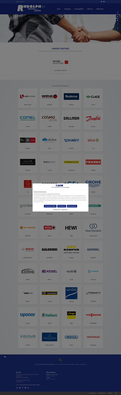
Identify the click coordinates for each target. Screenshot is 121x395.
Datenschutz (56, 209)
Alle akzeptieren (72, 206)
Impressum (64, 209)
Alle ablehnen (61, 206)
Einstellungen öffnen (50, 206)
